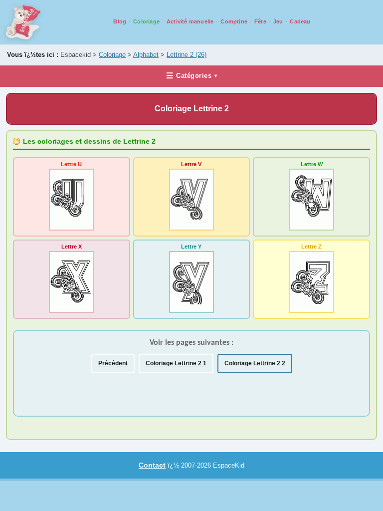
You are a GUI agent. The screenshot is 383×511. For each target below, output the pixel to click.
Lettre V (191, 164)
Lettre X (71, 247)
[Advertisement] (136, 392)
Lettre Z (311, 247)
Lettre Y (191, 247)
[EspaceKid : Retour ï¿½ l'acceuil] (23, 22)
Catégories (191, 75)
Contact (152, 465)
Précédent (113, 363)
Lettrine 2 (186, 54)
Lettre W (312, 164)
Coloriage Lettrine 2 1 (176, 363)
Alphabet (146, 54)
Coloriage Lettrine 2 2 (254, 363)
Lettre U (71, 164)
